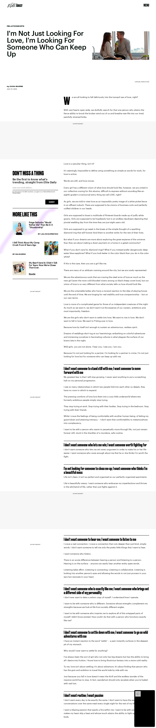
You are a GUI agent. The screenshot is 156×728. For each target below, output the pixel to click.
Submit (52, 202)
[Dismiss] (152, 692)
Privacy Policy (16, 193)
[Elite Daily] (15, 5)
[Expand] (137, 692)
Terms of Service (48, 191)
